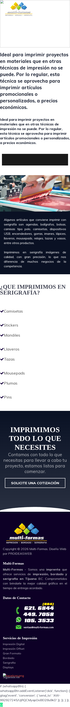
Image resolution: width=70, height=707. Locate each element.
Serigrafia (9, 662)
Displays (8, 667)
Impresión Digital (13, 644)
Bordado (8, 658)
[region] (35, 461)
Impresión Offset (13, 648)
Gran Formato (12, 653)
